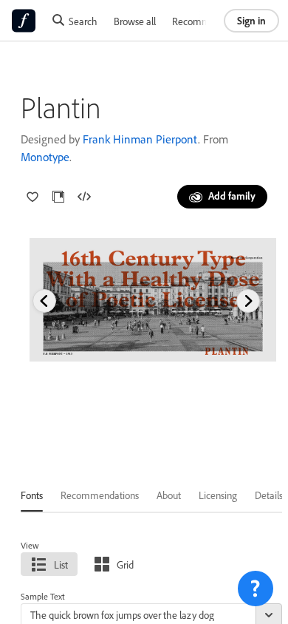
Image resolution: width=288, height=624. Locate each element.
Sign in (251, 20)
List (61, 564)
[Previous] (44, 301)
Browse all (135, 21)
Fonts (32, 495)
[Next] (248, 301)
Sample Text (43, 596)
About (169, 495)
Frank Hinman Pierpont (140, 139)
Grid (125, 564)
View (30, 545)
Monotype (45, 156)
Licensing (218, 495)
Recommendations (211, 21)
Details (269, 495)
